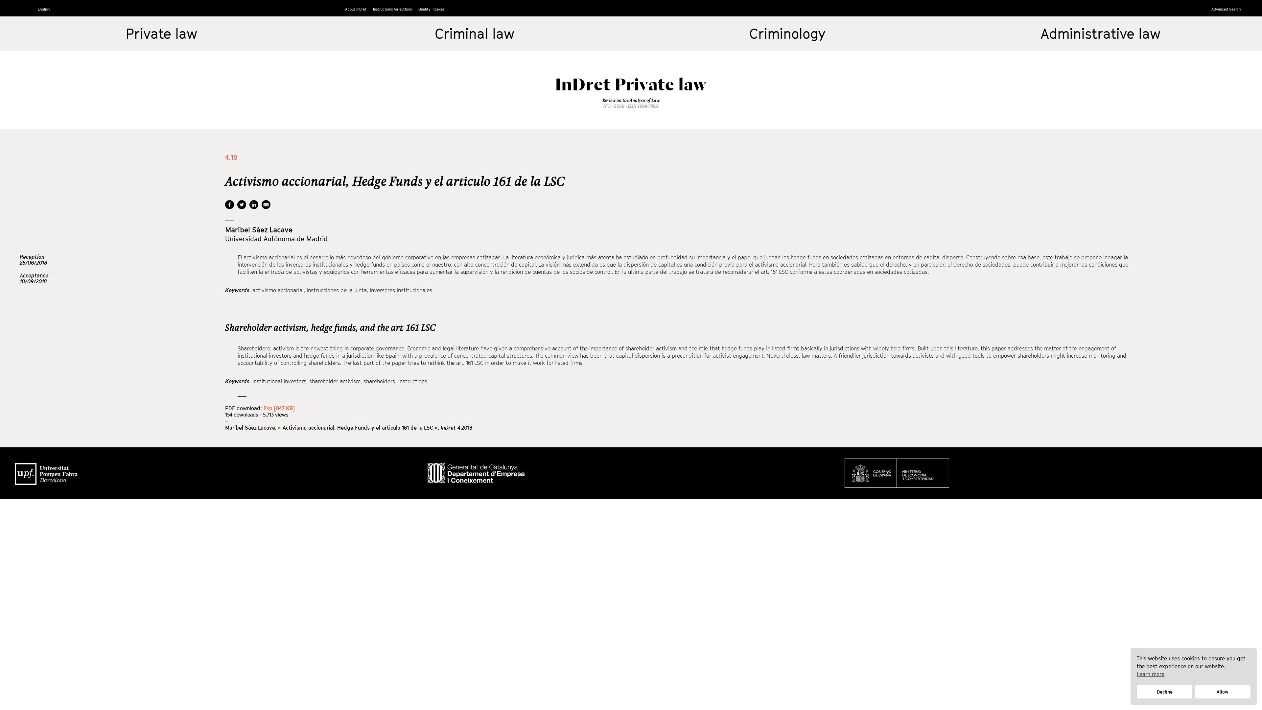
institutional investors (279, 381)
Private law (161, 33)
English (44, 9)
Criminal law (474, 33)
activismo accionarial (278, 290)
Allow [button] (1222, 692)
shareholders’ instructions (395, 381)
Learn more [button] (1150, 674)
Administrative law (1100, 33)
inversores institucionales (401, 290)
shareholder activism (335, 381)
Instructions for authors (392, 9)
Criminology (787, 33)
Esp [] (279, 408)
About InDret (355, 9)
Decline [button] (1165, 692)
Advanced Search (1226, 9)
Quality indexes (431, 9)
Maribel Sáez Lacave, (251, 427)
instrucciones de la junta (337, 290)
